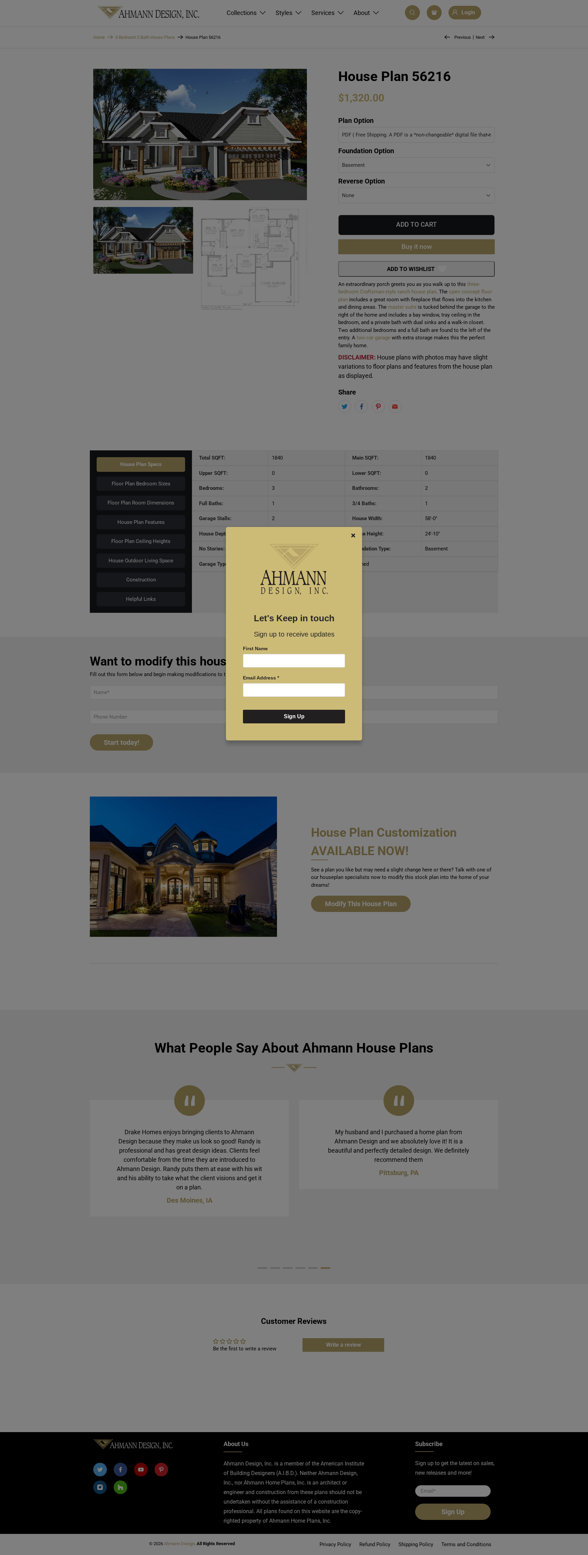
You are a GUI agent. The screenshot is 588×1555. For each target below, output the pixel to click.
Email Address (261, 677)
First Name (255, 648)
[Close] (353, 535)
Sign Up (294, 716)
